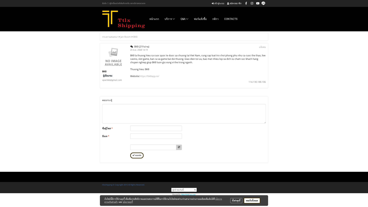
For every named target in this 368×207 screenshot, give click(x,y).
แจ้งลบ (262, 47)
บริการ (169, 18)
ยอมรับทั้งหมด (252, 200)
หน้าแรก (154, 18)
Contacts (230, 18)
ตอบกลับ (138, 155)
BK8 (135, 36)
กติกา (215, 18)
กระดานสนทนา (110, 36)
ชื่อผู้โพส (107, 128)
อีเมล (105, 136)
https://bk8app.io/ (149, 76)
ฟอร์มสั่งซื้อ (200, 18)
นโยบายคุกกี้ (128, 202)
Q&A (183, 18)
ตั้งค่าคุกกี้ (236, 200)
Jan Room (125, 36)
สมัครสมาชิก (235, 3)
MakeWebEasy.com (188, 195)
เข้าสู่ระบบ (219, 3)
